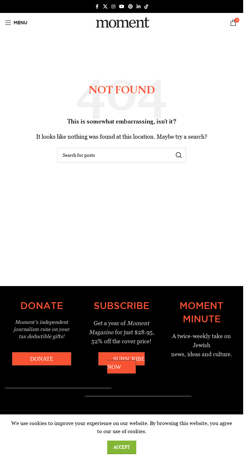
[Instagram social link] (113, 6)
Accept (122, 447)
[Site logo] (121, 22)
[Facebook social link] (97, 6)
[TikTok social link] (146, 6)
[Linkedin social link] (138, 6)
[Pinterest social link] (130, 6)
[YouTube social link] (121, 6)
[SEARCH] (178, 155)
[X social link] (105, 6)
